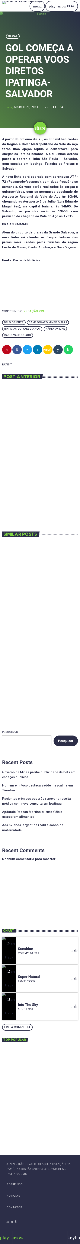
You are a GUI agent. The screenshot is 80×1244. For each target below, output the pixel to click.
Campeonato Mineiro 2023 (48, 322)
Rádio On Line (55, 328)
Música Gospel (19, 896)
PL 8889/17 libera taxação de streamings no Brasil (32, 607)
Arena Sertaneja (20, 903)
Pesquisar (10, 731)
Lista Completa (17, 1027)
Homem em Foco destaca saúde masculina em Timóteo (45, 1070)
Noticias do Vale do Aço (22, 328)
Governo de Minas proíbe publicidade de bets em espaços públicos (45, 1054)
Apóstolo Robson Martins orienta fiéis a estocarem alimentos (46, 1108)
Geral (13, 36)
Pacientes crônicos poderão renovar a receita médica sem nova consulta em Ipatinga (48, 1091)
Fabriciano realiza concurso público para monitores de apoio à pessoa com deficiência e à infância (39, 455)
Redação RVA (34, 311)
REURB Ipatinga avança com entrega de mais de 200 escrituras (39, 688)
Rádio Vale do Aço (17, 335)
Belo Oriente (13, 322)
